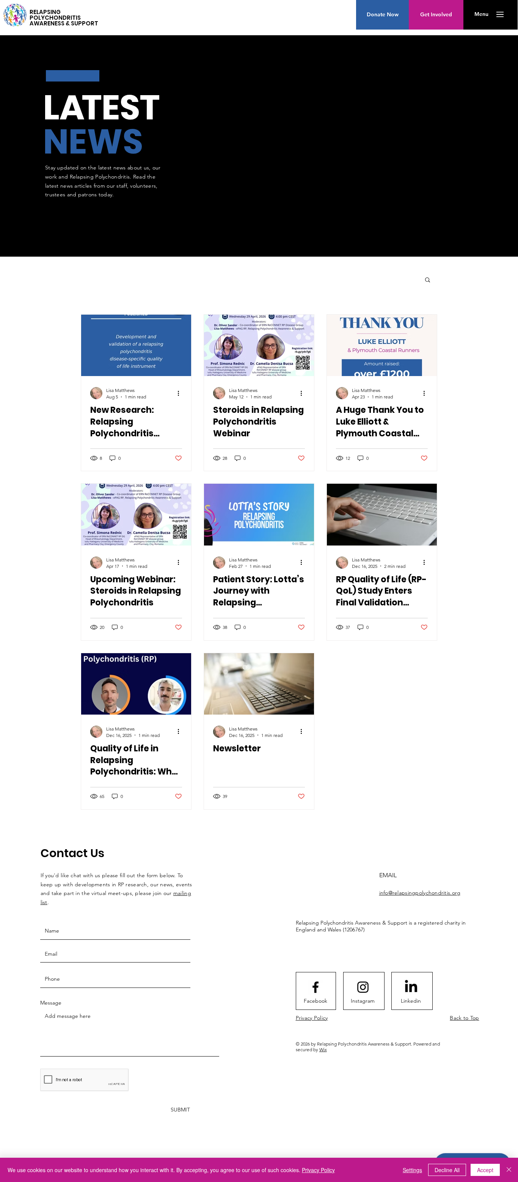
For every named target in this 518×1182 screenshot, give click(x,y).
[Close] (508, 1170)
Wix (323, 1049)
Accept (485, 1170)
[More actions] (180, 393)
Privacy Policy (318, 1170)
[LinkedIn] (411, 987)
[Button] (15, 13)
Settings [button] (412, 1170)
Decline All (447, 1170)
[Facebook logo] (315, 987)
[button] (481, 14)
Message (50, 1002)
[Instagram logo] (362, 987)
